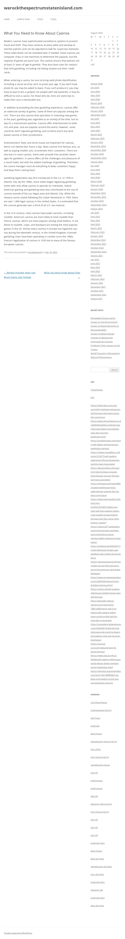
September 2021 (98, 294)
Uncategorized (35, 252)
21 (109, 52)
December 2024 (98, 146)
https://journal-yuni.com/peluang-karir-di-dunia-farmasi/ (103, 647)
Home (7, 19)
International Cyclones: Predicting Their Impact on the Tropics (105, 345)
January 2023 (97, 236)
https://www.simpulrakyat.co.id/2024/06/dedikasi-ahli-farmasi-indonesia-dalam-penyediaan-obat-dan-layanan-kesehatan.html (106, 429)
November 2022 (98, 243)
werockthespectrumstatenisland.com (43, 8)
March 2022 (96, 275)
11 (96, 48)
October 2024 (97, 154)
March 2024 (96, 181)
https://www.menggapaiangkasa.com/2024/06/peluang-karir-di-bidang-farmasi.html (106, 581)
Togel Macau (97, 389)
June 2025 (95, 122)
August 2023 (97, 208)
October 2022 (97, 247)
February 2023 (97, 232)
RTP (92, 397)
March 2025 (96, 134)
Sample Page (23, 19)
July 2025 (95, 118)
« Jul (92, 64)
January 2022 (97, 283)
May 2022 (95, 267)
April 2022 (95, 271)
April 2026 (95, 99)
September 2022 (98, 251)
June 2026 (95, 91)
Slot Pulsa (95, 718)
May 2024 (95, 173)
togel (40, 19)
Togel (53, 19)
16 (118, 48)
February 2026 (97, 107)
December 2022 (98, 240)
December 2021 (98, 286)
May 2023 (95, 220)
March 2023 (96, 228)
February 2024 (97, 185)
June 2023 (95, 216)
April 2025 (95, 130)
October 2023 (97, 200)
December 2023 (98, 193)
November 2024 (98, 150)
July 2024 (95, 165)
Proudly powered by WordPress (18, 933)
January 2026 (97, 111)
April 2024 (95, 177)
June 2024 (95, 169)
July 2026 (95, 87)
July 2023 (95, 212)
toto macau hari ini (100, 757)
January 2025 (97, 142)
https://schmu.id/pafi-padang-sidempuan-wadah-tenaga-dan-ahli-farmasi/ (106, 593)
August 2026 (97, 83)
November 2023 (98, 197)
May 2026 (95, 95)
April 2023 (95, 224)
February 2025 (97, 138)
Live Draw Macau (99, 702)
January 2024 (97, 189)
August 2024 (97, 161)
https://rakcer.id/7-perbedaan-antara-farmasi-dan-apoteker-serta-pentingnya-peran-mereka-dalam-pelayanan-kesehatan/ (106, 534)
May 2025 (95, 126)
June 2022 (95, 263)
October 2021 (97, 290)
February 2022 (97, 279)
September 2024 (98, 157)
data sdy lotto (97, 905)
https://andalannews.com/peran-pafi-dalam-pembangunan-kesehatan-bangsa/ (106, 444)
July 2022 (95, 259)
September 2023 (98, 204)
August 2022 (97, 255)
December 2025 (98, 114)
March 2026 (96, 103)
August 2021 (97, 298)
